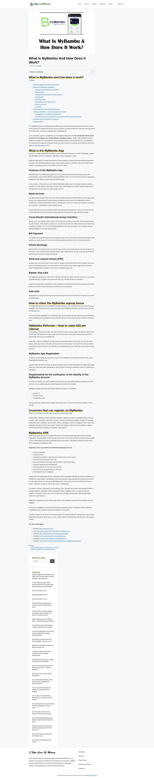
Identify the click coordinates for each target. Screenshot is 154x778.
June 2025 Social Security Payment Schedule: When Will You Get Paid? (42, 626)
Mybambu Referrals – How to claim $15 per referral (49, 112)
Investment (103, 4)
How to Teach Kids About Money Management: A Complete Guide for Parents (42, 697)
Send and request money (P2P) (45, 102)
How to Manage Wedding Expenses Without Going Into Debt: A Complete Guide (42, 719)
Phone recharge (40, 99)
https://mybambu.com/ (46, 529)
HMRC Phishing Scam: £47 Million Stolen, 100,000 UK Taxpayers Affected (43, 620)
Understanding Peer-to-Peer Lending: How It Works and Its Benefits (42, 660)
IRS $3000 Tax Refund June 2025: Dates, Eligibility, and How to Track (42, 640)
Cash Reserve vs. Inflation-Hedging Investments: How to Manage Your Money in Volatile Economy (42, 613)
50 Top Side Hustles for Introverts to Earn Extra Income (42, 735)
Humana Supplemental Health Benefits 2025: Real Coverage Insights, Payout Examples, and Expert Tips (43, 576)
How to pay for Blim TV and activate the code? (43, 549)
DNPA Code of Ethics (85, 764)
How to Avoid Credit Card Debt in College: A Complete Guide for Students (41, 689)
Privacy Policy (83, 760)
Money (110, 4)
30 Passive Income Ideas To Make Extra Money (41, 674)
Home (79, 4)
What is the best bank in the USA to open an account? (45, 547)
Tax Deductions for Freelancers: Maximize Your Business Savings (41, 712)
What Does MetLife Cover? (39, 599)
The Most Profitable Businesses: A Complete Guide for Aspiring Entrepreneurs (41, 653)
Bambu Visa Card (41, 104)
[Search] (52, 561)
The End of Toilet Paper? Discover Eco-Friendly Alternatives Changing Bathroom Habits (43, 633)
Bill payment (39, 97)
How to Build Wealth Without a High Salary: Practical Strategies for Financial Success (42, 681)
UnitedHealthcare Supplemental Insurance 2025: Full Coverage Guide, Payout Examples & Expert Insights (43, 584)
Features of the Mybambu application (47, 89)
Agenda (94, 4)
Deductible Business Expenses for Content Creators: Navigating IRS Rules (42, 605)
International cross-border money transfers (49, 94)
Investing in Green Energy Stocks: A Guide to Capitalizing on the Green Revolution (42, 727)
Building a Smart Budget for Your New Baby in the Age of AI (43, 646)
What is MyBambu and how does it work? (46, 85)
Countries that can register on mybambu (46, 119)
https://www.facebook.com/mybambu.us (53, 536)
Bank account (39, 92)
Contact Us (121, 4)
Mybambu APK (38, 121)
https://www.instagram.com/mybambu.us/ (53, 538)
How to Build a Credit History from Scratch (41, 741)
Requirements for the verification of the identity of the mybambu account (58, 116)
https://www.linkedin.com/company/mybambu (53, 533)
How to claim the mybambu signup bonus (46, 109)
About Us (86, 4)
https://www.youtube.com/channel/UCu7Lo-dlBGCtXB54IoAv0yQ (60, 541)
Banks (32, 545)
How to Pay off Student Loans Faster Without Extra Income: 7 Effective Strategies (42, 667)
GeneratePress (93, 775)
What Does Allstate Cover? (39, 594)
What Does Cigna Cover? (39, 590)
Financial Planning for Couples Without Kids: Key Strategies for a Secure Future (43, 705)
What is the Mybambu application (43, 87)
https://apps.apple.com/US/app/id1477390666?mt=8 (53, 531)
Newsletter (82, 752)
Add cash (38, 107)
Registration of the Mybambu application (48, 114)
